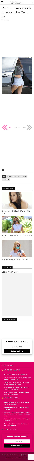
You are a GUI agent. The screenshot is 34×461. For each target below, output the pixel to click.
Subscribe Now (17, 351)
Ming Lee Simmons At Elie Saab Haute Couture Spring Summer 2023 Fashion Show (17, 378)
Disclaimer (17, 458)
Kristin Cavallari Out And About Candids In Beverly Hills (17, 236)
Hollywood (24, 176)
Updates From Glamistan (12, 370)
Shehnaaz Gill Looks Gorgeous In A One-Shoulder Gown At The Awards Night (16, 403)
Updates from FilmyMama (12, 398)
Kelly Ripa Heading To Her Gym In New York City (16, 259)
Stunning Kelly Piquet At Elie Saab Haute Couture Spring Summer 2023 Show (16, 393)
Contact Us (25, 458)
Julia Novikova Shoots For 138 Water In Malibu (15, 374)
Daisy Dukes (16, 176)
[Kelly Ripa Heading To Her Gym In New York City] (17, 248)
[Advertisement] (17, 40)
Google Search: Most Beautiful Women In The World (16, 212)
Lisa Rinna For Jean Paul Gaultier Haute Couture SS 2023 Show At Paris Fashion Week (17, 383)
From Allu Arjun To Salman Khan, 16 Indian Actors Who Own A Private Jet (16, 424)
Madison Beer (6, 179)
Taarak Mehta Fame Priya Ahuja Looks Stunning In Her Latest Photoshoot (17, 419)
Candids (9, 176)
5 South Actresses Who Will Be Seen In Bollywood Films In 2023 (16, 408)
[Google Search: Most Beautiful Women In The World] (17, 200)
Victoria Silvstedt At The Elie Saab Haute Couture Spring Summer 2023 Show (16, 388)
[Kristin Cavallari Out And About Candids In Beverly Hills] (17, 224)
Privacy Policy (9, 458)
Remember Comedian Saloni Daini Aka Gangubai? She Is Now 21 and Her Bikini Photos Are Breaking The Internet (17, 414)
